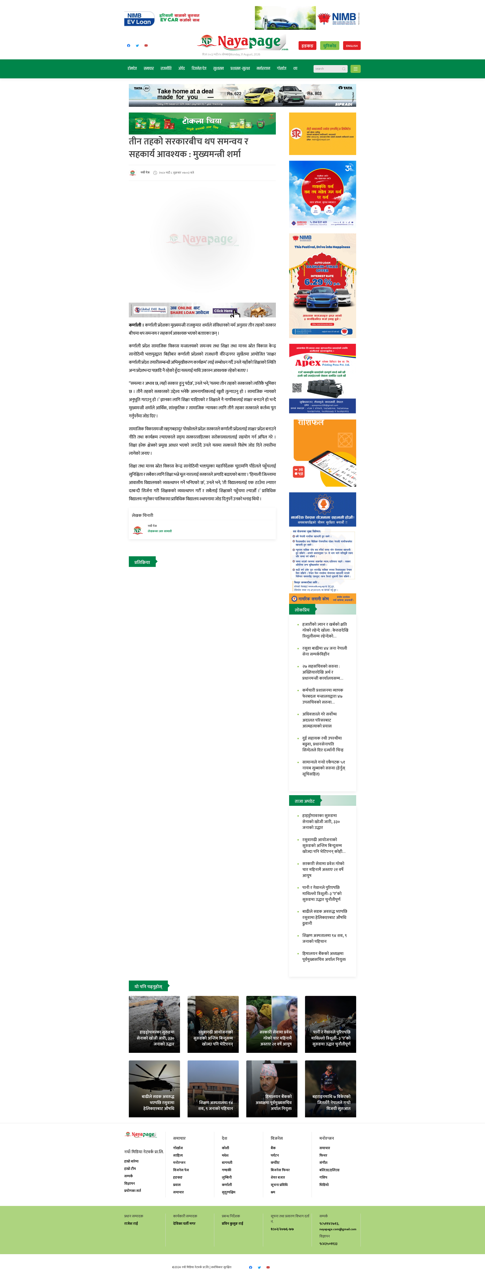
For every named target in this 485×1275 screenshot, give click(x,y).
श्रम (273, 1192)
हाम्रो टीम (130, 1169)
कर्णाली (227, 1185)
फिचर (323, 1155)
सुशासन (218, 68)
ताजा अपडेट (305, 801)
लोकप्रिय (302, 610)
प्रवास (177, 1185)
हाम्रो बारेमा (131, 1161)
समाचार (149, 68)
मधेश (225, 1155)
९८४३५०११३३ (328, 1244)
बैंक (273, 1148)
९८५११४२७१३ (328, 1224)
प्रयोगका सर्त (132, 1191)
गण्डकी (226, 1170)
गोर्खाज (281, 68)
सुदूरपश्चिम (228, 1192)
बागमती (227, 1163)
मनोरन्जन (263, 68)
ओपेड (181, 68)
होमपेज (132, 68)
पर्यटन (275, 1155)
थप (295, 68)
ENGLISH (352, 46)
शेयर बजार (278, 1177)
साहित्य (178, 1155)
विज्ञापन (129, 1184)
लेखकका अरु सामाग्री (160, 531)
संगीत (323, 1163)
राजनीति (166, 68)
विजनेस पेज (199, 68)
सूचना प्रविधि (279, 1185)
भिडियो (324, 1185)
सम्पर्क (128, 1176)
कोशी (225, 1148)
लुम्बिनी (227, 1177)
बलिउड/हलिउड (329, 1170)
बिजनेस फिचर (280, 1170)
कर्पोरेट (275, 1163)
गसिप (323, 1177)
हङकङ (307, 46)
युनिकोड (329, 46)
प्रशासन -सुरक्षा (240, 68)
